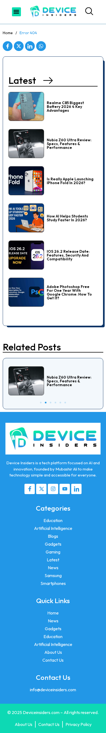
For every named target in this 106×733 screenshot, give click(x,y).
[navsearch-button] (90, 11)
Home (8, 32)
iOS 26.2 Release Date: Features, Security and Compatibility (68, 255)
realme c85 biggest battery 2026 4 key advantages (65, 106)
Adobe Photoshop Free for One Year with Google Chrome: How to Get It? (69, 292)
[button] (16, 11)
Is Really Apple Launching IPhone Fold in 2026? (70, 181)
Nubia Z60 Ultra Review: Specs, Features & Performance (69, 143)
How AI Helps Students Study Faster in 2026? (67, 218)
